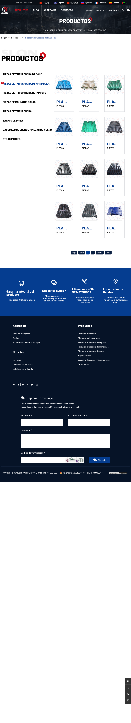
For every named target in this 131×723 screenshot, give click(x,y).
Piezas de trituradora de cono (22, 74)
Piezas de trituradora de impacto (24, 92)
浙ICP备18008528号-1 (95, 473)
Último (108, 252)
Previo (82, 252)
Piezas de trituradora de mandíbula (40, 37)
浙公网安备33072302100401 (74, 473)
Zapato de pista (13, 120)
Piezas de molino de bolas (19, 102)
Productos (21, 10)
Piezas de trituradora (17, 111)
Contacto (67, 10)
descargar (113, 10)
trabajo (100, 10)
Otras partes (11, 139)
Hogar (89, 10)
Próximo (99, 252)
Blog (36, 10)
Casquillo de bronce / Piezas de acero (27, 129)
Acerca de (49, 10)
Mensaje (102, 460)
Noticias (18, 352)
